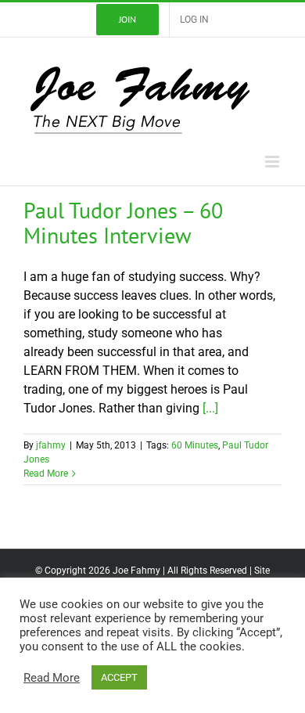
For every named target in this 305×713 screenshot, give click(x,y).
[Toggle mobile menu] (273, 161)
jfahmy (51, 445)
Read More (45, 473)
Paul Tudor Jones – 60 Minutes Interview (123, 223)
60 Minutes (194, 445)
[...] (210, 408)
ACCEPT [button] (119, 677)
